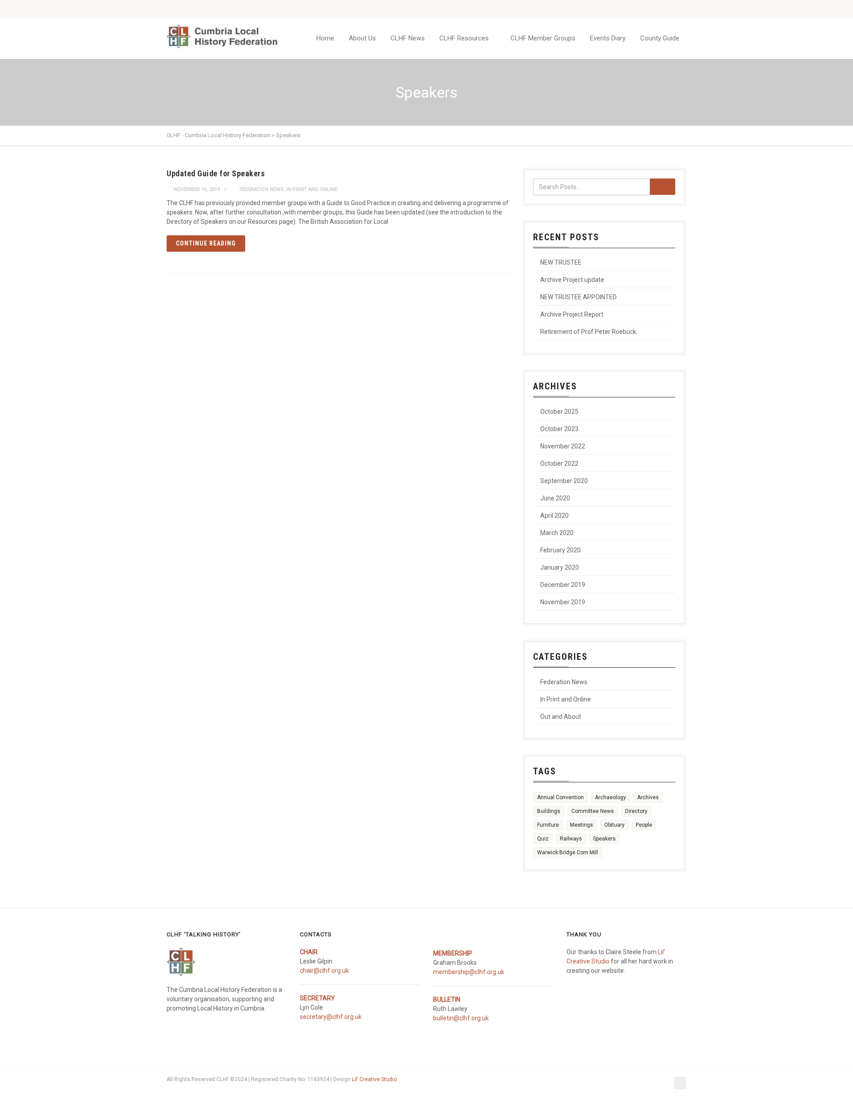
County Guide (659, 38)
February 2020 (560, 550)
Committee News (592, 811)
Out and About (560, 716)
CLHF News (408, 38)
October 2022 (559, 463)
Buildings (548, 811)
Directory (636, 811)
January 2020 (559, 567)
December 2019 (562, 584)
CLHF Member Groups (542, 38)
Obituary (614, 825)
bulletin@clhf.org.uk (461, 1018)
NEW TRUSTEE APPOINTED (578, 297)
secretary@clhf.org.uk (331, 1016)
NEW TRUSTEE (561, 262)
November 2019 (562, 602)
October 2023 (559, 428)
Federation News (261, 189)
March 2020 (557, 532)
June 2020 (555, 498)
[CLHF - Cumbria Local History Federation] (222, 36)
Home (325, 38)
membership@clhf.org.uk (468, 971)
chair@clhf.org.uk (324, 970)
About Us (362, 38)
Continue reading (206, 243)
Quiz (543, 839)
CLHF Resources (464, 38)
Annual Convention (560, 797)
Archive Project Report (571, 314)
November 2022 (562, 446)
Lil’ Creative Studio (374, 1079)
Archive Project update (572, 279)
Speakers (604, 839)
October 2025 (559, 411)
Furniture (548, 825)
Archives (648, 797)
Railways (571, 839)
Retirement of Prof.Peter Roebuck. (589, 331)
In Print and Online (311, 189)
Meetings (581, 825)
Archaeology (610, 797)
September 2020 (564, 480)
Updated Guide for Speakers (216, 173)
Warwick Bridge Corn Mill (567, 852)
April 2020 (554, 515)
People (644, 825)
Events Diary (608, 38)
